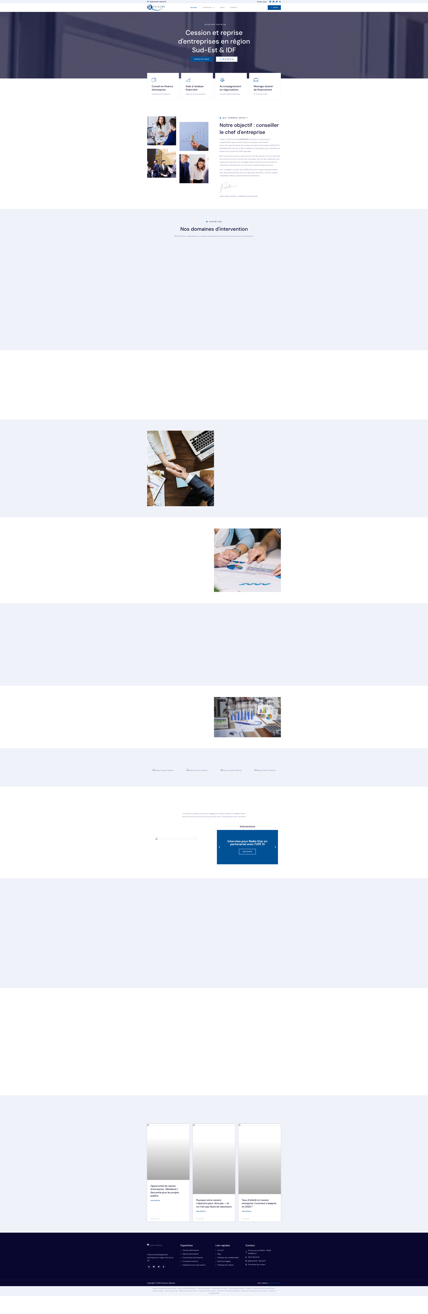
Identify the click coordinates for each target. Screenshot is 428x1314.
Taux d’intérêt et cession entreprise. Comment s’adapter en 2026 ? (259, 1203)
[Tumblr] (280, 2)
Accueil (193, 7)
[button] (219, 847)
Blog (222, 7)
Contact (234, 7)
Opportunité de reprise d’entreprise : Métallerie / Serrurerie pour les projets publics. (164, 1190)
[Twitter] (277, 2)
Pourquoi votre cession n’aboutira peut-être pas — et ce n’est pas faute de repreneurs (214, 1203)
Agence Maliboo (274, 1283)
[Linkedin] (270, 2)
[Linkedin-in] (149, 1267)
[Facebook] (273, 2)
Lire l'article (155, 1200)
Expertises (207, 7)
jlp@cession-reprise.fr (158, 2)
